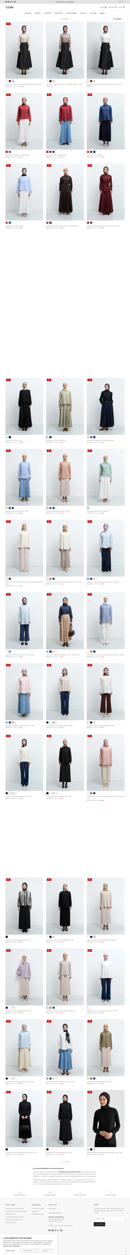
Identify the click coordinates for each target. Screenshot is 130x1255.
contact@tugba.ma (55, 1213)
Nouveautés (28, 13)
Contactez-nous (10, 1222)
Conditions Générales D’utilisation (16, 1211)
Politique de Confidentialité (14, 1208)
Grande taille (47, 13)
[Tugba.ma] (9, 7)
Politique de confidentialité (11, 1246)
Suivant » (67, 1162)
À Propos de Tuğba (38, 1208)
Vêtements (38, 13)
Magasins (102, 13)
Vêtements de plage (71, 13)
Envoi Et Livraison (10, 1214)
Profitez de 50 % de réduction (65, 2)
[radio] (6, 81)
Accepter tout (27, 1250)
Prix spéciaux (93, 13)
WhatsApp (52, 1208)
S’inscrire (99, 1224)
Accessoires (83, 13)
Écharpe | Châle (58, 13)
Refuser (45, 1250)
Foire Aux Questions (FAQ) (13, 1220)
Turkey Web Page (37, 1214)
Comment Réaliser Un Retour (14, 1217)
